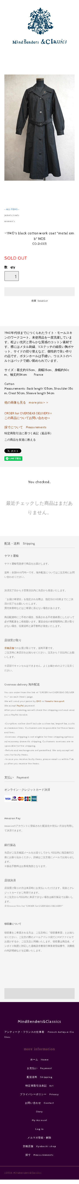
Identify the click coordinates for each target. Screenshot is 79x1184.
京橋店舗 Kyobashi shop (39, 1146)
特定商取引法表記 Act (39, 1085)
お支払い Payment (39, 1068)
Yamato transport (54, 701)
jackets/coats (11, 215)
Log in (39, 1129)
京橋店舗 (9, 648)
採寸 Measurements (39, 1154)
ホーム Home (39, 1059)
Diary (39, 1111)
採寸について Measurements (25, 427)
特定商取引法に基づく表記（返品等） (28, 433)
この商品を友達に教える (20, 440)
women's (9, 221)
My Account (39, 1120)
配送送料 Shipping (39, 1077)
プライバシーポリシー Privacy (39, 1094)
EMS (38, 701)
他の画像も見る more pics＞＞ (26, 402)
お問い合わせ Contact (39, 1103)
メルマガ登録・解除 (39, 1137)
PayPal (20, 705)
